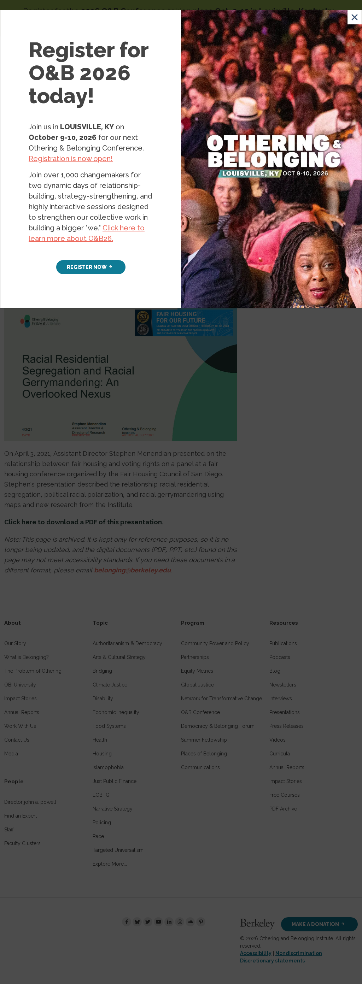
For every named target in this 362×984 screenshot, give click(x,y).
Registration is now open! (71, 158)
